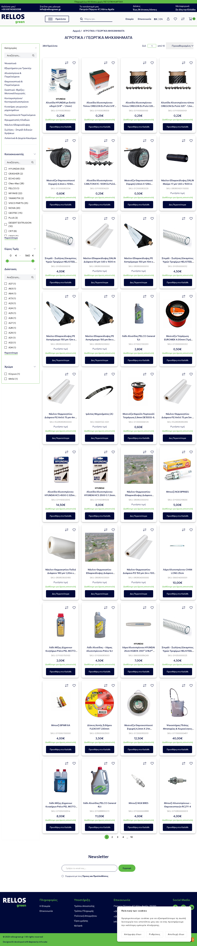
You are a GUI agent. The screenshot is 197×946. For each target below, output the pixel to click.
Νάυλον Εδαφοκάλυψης (17, 124)
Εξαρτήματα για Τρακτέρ (17, 68)
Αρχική (76, 30)
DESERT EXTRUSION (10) (20, 224)
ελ (155, 19)
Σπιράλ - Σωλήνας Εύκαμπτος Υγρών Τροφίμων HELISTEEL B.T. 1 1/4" (177, 261)
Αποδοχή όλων (176, 934)
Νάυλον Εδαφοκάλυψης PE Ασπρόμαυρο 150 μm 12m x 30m (60, 339)
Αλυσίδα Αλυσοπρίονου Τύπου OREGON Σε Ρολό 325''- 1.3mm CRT (138, 106)
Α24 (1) (12, 308)
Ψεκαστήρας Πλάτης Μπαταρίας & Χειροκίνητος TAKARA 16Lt (177, 728)
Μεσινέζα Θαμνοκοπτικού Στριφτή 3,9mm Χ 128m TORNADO (138, 184)
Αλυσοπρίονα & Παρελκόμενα (12, 75)
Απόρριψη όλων (132, 934)
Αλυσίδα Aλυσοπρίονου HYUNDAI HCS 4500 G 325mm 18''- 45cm (61, 495)
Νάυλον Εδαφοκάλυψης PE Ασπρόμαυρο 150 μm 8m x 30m (99, 339)
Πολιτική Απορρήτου (85, 915)
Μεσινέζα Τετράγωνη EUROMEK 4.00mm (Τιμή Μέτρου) (177, 339)
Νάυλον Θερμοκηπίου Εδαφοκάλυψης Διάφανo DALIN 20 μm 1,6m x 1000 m (138, 495)
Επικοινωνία (144, 18)
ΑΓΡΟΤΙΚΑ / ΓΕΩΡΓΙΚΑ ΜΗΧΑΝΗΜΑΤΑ (103, 30)
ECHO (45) (14, 178)
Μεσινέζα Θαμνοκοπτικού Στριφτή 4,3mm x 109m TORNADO (60, 184)
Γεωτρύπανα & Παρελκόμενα (19, 115)
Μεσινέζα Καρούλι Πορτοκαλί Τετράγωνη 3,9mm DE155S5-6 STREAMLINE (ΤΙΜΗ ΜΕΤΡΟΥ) (138, 417)
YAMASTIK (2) (16, 198)
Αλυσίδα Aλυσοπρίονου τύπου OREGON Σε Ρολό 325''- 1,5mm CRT (177, 106)
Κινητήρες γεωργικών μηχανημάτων (16, 108)
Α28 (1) (12, 327)
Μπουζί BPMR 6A (60, 725)
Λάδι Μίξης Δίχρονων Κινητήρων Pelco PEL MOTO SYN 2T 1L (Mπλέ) (61, 806)
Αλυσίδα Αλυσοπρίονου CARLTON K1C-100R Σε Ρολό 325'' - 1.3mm (99, 184)
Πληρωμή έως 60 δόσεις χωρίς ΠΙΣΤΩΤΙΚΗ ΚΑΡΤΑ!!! (98, 2)
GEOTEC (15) (15, 212)
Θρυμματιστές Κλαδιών (17, 119)
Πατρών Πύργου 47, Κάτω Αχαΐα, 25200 (135, 906)
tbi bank (78, 925)
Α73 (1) (12, 298)
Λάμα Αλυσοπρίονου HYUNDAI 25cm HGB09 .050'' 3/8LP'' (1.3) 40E (138, 651)
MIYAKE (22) (15, 193)
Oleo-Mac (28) (16, 183)
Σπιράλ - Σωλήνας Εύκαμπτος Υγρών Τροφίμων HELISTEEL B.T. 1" (177, 651)
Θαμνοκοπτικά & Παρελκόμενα (13, 83)
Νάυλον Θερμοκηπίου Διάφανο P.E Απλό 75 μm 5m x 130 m (177, 417)
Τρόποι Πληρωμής (84, 910)
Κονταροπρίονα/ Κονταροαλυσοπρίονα (16, 100)
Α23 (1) (12, 303)
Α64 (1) (12, 293)
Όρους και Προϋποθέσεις (95, 876)
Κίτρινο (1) (14, 373)
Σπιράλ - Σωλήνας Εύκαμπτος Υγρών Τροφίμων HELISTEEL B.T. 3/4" (60, 261)
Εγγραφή (127, 868)
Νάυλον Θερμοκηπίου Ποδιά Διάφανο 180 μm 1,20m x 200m (60, 573)
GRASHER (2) (16, 173)
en (161, 19)
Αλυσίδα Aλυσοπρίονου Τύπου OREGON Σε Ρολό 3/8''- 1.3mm (99, 106)
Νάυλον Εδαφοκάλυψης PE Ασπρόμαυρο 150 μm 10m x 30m (138, 261)
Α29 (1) (12, 332)
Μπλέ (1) (13, 378)
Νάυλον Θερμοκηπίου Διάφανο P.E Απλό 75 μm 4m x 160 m (61, 417)
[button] (20, 47)
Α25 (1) (12, 313)
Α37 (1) (12, 283)
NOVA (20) (14, 207)
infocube (43, 942)
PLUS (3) (13, 217)
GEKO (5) (13, 236)
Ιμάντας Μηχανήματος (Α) (99, 413)
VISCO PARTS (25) (18, 203)
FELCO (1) (14, 188)
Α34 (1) (12, 347)
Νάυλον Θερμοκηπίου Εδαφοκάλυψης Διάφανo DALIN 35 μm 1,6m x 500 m (99, 573)
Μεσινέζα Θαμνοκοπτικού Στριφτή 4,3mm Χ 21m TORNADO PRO (138, 728)
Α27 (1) (12, 322)
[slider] (7, 260)
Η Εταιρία (45, 906)
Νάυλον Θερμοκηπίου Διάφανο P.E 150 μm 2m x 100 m (138, 573)
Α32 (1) (12, 342)
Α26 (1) (12, 318)
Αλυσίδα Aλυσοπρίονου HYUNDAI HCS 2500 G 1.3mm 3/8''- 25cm (99, 495)
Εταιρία (130, 18)
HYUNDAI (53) (17, 168)
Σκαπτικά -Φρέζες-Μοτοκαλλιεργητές (14, 91)
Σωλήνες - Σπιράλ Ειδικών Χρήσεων (18, 131)
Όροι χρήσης (81, 920)
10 (131, 837)
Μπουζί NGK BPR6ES (177, 491)
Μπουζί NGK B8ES (138, 803)
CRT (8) (13, 231)
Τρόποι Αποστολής (84, 906)
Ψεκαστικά (10, 63)
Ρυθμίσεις (154, 934)
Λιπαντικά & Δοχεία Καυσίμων (20, 138)
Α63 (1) (12, 288)
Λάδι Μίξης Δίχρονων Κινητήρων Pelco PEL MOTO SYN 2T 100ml (61, 651)
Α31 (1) (12, 337)
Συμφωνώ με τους (86, 876)
